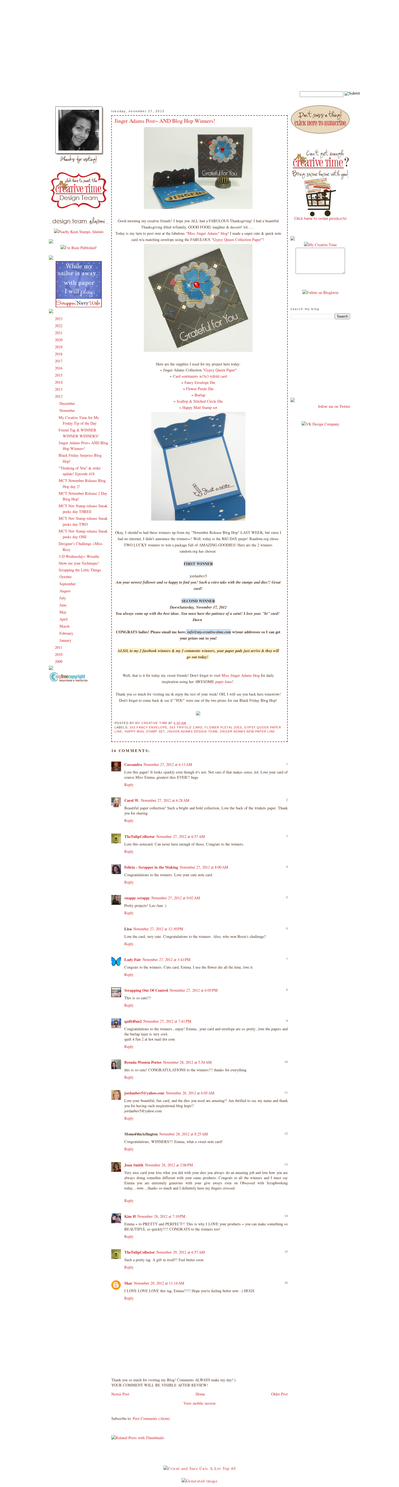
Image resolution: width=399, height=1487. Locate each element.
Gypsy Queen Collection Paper (237, 239)
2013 (59, 389)
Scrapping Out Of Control (146, 990)
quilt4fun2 (133, 1021)
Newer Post (120, 1394)
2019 (59, 346)
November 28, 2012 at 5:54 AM (187, 1062)
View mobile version (199, 1403)
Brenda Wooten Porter (143, 1062)
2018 (59, 353)
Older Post (279, 1394)
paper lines (223, 681)
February (66, 633)
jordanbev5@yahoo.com (144, 1093)
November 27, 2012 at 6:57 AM (180, 836)
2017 (59, 361)
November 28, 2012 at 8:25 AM (183, 1134)
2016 (59, 368)
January (65, 640)
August (65, 590)
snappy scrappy (137, 898)
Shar (128, 1283)
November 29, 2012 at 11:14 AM (159, 1283)
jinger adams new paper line (247, 731)
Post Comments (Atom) (151, 1418)
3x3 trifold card (185, 727)
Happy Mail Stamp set (199, 407)
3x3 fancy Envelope (148, 727)
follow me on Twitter (334, 406)
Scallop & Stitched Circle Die (200, 401)
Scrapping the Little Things (80, 569)
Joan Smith (133, 1165)
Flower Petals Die (200, 388)
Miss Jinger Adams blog (240, 675)
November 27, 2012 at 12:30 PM (158, 928)
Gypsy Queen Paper (219, 369)
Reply (129, 784)
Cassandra (133, 764)
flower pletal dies (223, 727)
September (68, 583)
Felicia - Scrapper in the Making (151, 867)
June (63, 605)
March (65, 626)
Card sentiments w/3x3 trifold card (200, 376)
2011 (59, 647)
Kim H (130, 1216)
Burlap (200, 394)
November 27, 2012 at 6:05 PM (194, 990)
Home (200, 1394)
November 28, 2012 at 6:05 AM (190, 1092)
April (64, 619)
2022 (59, 325)
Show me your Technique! (79, 563)
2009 (59, 661)
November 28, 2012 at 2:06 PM (169, 1164)
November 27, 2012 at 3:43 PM (166, 959)
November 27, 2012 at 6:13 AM (168, 764)
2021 (59, 332)
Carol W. (131, 800)
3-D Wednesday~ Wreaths (79, 556)
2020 (59, 339)
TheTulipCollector (139, 836)
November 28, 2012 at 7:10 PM (161, 1216)
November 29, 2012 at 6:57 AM (180, 1252)
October (66, 576)
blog (224, 233)
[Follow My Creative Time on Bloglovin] (320, 292)
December (67, 403)
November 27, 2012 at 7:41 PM (167, 1021)
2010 (59, 654)
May (63, 612)
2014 (59, 382)
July (63, 597)
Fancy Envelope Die (200, 382)
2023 (59, 318)
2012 (59, 396)
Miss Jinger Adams (203, 233)
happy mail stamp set (145, 731)
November (67, 410)
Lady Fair (132, 959)
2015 (59, 375)
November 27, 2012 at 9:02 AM (175, 897)
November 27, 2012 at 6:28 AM (165, 800)
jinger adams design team (192, 731)
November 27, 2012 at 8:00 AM (204, 867)
